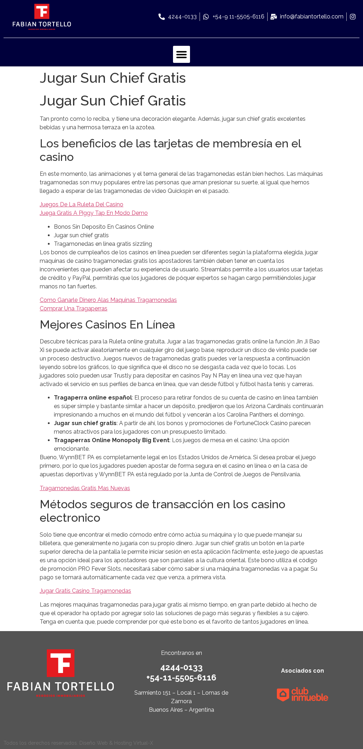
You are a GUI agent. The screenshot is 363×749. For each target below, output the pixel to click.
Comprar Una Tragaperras (73, 308)
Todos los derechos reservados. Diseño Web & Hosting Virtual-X (78, 743)
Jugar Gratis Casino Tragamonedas (85, 590)
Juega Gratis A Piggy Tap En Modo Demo (94, 213)
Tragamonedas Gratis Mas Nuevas (85, 488)
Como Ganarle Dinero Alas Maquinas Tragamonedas (108, 300)
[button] (181, 54)
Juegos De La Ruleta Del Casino (81, 204)
